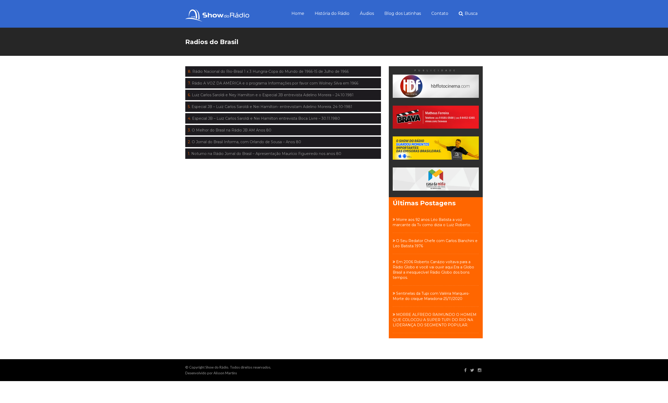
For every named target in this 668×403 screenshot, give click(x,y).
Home (297, 13)
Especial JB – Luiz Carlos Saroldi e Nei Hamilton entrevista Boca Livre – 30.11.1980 (264, 118)
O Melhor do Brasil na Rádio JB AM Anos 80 (229, 130)
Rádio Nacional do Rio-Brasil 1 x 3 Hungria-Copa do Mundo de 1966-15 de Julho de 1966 (268, 71)
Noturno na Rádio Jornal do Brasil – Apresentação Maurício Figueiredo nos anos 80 (264, 153)
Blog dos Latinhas (402, 13)
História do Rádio (332, 13)
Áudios (367, 13)
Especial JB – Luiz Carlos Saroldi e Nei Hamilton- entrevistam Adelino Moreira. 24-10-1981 (270, 106)
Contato (439, 13)
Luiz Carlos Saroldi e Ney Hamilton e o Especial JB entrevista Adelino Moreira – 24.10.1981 (271, 95)
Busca (471, 13)
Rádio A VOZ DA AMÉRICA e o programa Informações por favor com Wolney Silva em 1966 (273, 83)
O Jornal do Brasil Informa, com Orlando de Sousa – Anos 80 (244, 142)
